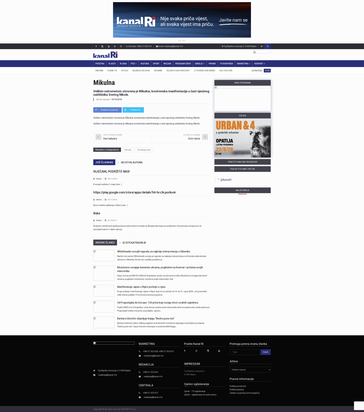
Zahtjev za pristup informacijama (244, 393)
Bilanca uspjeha (141, 70)
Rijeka (123, 63)
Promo (212, 63)
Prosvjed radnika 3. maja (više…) (107, 184)
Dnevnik (99, 70)
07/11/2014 (112, 200)
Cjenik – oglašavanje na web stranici (200, 395)
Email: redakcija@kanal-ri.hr (170, 46)
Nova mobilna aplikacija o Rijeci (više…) (110, 205)
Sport (156, 63)
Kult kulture (226, 70)
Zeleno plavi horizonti (178, 70)
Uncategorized (143, 150)
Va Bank (158, 70)
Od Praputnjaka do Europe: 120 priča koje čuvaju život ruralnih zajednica (157, 302)
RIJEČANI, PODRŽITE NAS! (111, 171)
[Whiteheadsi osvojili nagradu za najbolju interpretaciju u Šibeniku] (103, 255)
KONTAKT (259, 63)
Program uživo (183, 63)
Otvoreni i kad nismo (204, 70)
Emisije (199, 63)
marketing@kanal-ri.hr (154, 356)
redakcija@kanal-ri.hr (107, 375)
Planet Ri (112, 70)
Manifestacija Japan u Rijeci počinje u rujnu (141, 286)
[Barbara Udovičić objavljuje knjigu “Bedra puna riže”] (103, 322)
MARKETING (243, 63)
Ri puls (124, 70)
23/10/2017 (112, 220)
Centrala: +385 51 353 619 (140, 46)
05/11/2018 (112, 179)
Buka (96, 213)
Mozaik (167, 63)
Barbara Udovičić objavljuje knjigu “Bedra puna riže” (146, 318)
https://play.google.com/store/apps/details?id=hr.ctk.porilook (134, 192)
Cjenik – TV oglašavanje (194, 391)
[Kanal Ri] (144, 55)
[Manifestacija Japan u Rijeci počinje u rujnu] (103, 291)
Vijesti (112, 63)
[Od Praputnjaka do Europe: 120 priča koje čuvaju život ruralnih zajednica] (103, 306)
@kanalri (225, 179)
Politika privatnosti (238, 386)
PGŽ (133, 63)
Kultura (145, 63)
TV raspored (226, 63)
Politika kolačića (237, 389)
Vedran (99, 179)
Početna (99, 63)
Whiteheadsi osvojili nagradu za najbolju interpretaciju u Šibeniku (153, 251)
